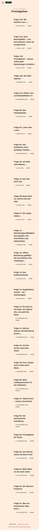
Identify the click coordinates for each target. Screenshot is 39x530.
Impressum (23, 524)
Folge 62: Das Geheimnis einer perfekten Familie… (22, 147)
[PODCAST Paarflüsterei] (8, 2)
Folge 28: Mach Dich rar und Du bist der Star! (23, 199)
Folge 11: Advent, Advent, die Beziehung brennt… (24, 331)
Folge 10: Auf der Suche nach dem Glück (21, 348)
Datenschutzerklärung (19, 527)
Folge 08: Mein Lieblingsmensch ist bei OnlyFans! (23, 382)
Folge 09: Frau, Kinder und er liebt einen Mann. (24, 365)
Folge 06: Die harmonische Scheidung (19, 418)
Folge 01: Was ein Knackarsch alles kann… (22, 506)
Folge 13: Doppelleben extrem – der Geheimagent (24, 292)
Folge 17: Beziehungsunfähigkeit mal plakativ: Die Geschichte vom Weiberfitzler (24, 235)
